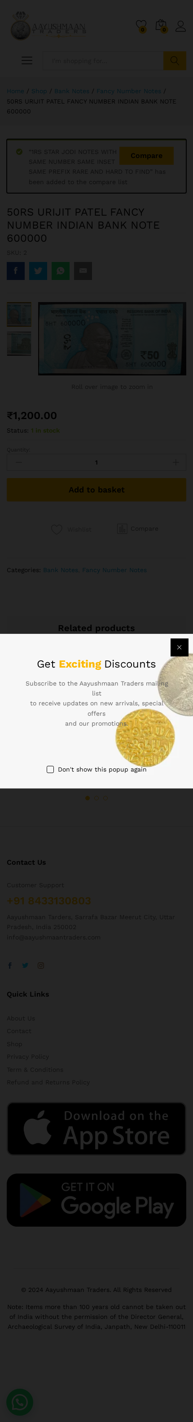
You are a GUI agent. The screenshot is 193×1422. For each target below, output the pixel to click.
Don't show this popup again (102, 769)
